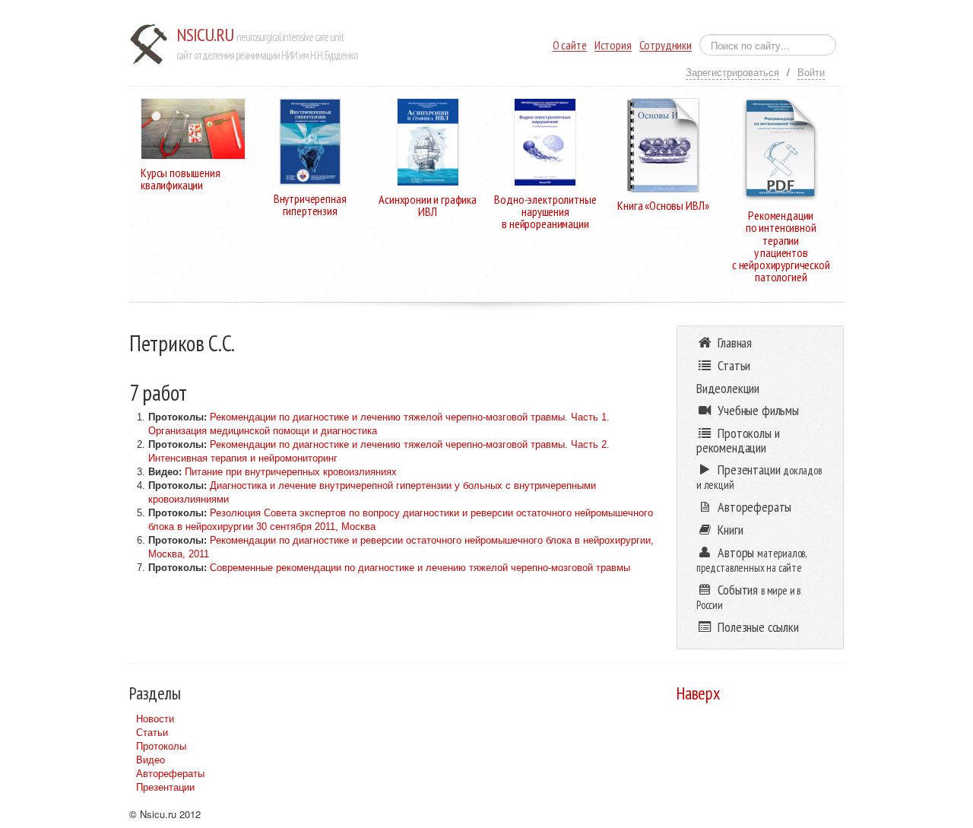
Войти (811, 72)
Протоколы (161, 745)
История (613, 45)
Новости (155, 718)
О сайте (570, 45)
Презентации (165, 786)
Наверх (698, 693)
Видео (150, 759)
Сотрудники (665, 45)
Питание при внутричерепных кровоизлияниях (291, 471)
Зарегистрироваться (732, 72)
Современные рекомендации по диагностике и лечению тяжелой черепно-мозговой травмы (420, 567)
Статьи (152, 732)
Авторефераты (170, 773)
